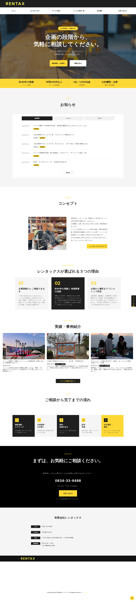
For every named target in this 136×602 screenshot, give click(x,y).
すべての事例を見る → (68, 381)
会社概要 (99, 11)
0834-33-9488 (68, 481)
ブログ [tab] (99, 118)
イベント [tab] (68, 118)
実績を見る (78, 63)
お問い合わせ (122, 11)
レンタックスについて (97, 246)
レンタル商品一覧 (78, 11)
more (68, 172)
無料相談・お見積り (58, 63)
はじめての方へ (35, 11)
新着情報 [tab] (37, 118)
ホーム (14, 11)
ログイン (86, 592)
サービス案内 (56, 11)
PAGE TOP (132, 598)
